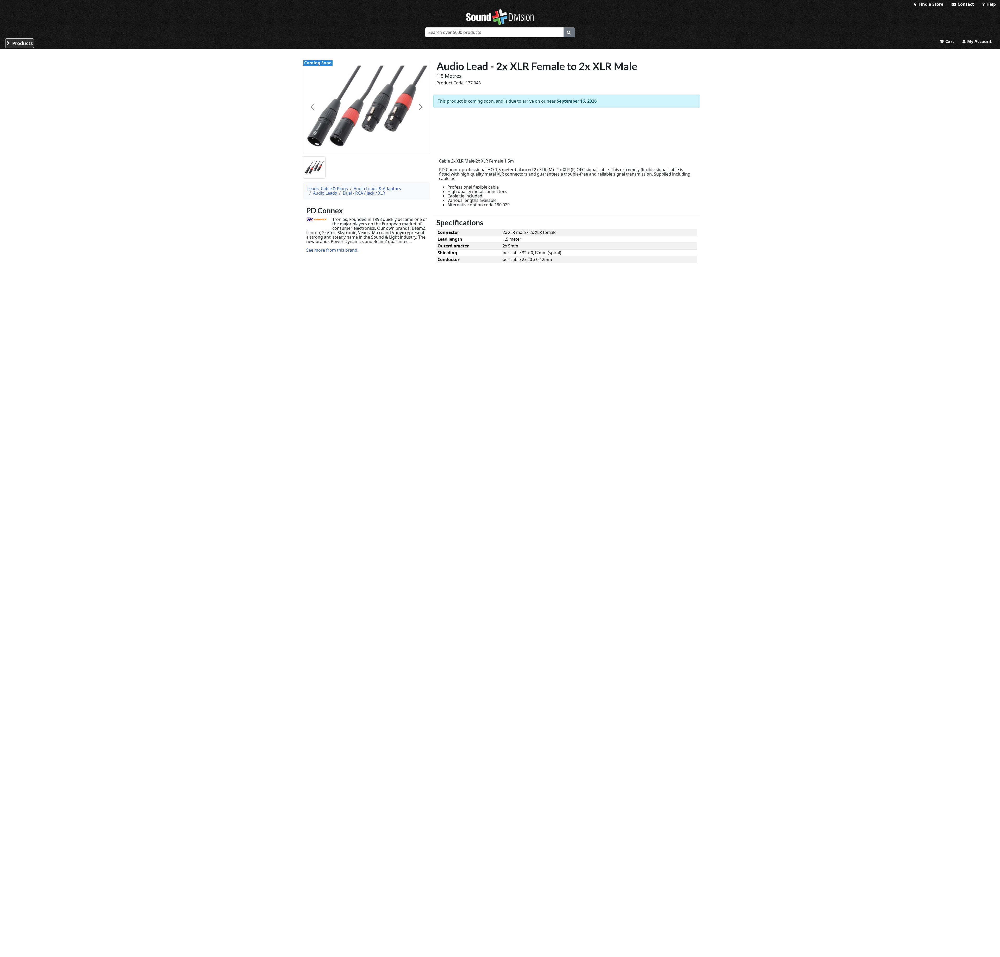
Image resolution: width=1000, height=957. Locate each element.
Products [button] (22, 43)
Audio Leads (325, 193)
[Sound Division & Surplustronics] (500, 17)
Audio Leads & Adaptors (377, 188)
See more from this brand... (333, 250)
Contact (965, 4)
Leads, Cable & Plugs (327, 188)
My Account (979, 41)
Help (990, 4)
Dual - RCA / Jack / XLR (364, 193)
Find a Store (930, 4)
